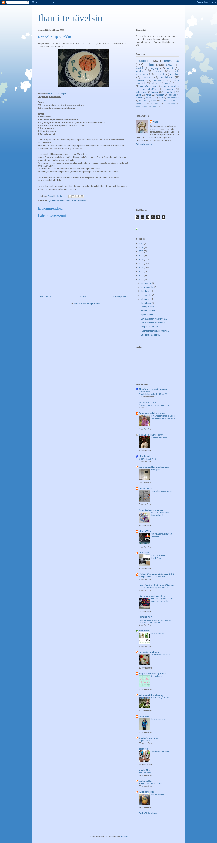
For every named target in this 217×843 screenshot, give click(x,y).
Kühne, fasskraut (158, 794)
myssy (154, 68)
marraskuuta (147, 287)
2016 (141, 259)
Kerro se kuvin (145, 773)
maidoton (160, 95)
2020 (141, 243)
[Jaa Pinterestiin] (82, 196)
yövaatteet (154, 106)
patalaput (140, 103)
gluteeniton (54, 200)
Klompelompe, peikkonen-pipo (152, 577)
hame (148, 95)
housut (147, 77)
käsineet (159, 74)
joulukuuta (146, 283)
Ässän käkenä (145, 488)
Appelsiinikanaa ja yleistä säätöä (153, 394)
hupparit (154, 92)
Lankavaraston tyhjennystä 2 (154, 319)
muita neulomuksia (170, 86)
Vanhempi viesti (120, 296)
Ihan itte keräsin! (148, 311)
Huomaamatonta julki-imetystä (155, 331)
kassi (153, 101)
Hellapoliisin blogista (57, 93)
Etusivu (83, 296)
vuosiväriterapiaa (148, 86)
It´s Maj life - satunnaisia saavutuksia (157, 574)
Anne (155, 122)
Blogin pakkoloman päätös (150, 784)
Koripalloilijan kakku (150, 327)
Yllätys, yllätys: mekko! (148, 459)
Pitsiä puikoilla (147, 307)
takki (173, 101)
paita (169, 65)
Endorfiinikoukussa (148, 813)
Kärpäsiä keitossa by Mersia (152, 673)
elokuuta (145, 299)
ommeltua (171, 61)
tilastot (139, 68)
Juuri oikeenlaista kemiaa (162, 491)
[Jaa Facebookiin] (79, 196)
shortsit (139, 98)
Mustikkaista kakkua (150, 335)
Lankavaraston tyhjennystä (153, 323)
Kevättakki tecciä (158, 719)
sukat (150, 65)
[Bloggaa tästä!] (73, 196)
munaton (82, 200)
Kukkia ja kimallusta (149, 652)
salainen (155, 83)
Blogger (124, 837)
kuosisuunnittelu (141, 106)
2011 (141, 279)
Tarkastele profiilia (144, 144)
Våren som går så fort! (160, 697)
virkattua (174, 74)
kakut (62, 200)
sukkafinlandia (173, 98)
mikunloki (144, 716)
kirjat (161, 98)
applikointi (150, 98)
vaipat (163, 101)
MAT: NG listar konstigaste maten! (153, 588)
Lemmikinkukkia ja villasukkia (154, 467)
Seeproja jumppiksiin (160, 751)
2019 (141, 247)
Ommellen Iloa (157, 676)
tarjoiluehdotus (146, 792)
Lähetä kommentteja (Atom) (87, 304)
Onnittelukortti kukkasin (161, 655)
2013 (141, 271)
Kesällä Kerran (157, 633)
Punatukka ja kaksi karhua (152, 413)
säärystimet (169, 92)
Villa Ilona (144, 553)
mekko (139, 71)
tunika (138, 95)
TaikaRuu (143, 749)
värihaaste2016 (149, 89)
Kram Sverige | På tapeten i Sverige (156, 585)
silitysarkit (168, 89)
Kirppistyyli (144, 456)
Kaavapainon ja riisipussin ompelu (154, 405)
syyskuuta (146, 295)
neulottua (143, 61)
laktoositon (71, 200)
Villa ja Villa (145, 531)
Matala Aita (144, 770)
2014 (141, 267)
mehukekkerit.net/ (147, 402)
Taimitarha (144, 631)
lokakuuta (146, 291)
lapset (167, 83)
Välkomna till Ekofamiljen (151, 695)
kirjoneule (140, 80)
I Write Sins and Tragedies (152, 596)
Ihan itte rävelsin (70, 18)
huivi (177, 83)
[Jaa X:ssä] (76, 196)
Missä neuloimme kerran (151, 435)
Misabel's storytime (148, 738)
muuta (158, 71)
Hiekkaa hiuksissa (159, 437)
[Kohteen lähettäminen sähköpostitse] (70, 196)
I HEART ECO (145, 617)
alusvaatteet (170, 103)
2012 (141, 275)
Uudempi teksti (47, 296)
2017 (141, 255)
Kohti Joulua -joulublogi (151, 510)
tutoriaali (154, 103)
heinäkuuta (146, 303)
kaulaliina (166, 77)
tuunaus (142, 101)
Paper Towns (144, 741)
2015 (141, 263)
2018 (141, 251)
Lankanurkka (145, 781)
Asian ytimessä (157, 470)
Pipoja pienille (147, 314)
